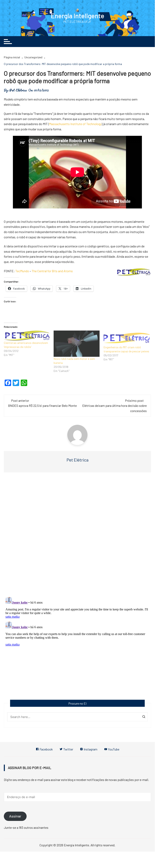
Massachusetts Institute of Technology (75, 124)
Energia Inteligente (77, 15)
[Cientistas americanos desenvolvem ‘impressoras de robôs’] (27, 336)
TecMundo (22, 271)
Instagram (90, 749)
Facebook (46, 749)
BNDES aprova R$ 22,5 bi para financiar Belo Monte (42, 405)
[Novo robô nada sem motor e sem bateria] (77, 344)
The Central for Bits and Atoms (52, 271)
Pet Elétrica (18, 90)
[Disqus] (77, 536)
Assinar (15, 816)
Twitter (68, 749)
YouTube (113, 749)
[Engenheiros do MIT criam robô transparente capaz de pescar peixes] (127, 338)
